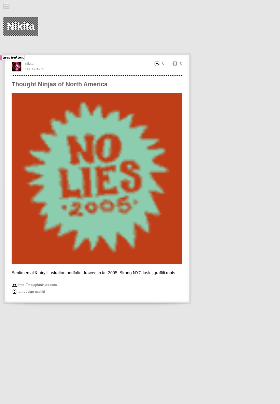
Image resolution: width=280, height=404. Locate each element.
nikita (29, 63)
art (20, 291)
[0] (174, 63)
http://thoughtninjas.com (37, 285)
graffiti (40, 291)
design (29, 291)
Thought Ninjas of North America (60, 84)
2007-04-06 (34, 69)
